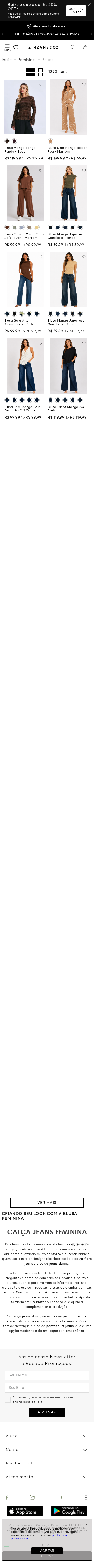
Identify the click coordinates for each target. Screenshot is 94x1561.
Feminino (26, 59)
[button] (2, 34)
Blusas (47, 59)
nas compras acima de (47, 34)
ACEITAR (47, 1551)
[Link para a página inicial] (7, 59)
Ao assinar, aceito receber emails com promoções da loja (43, 1399)
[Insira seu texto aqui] (7, 1497)
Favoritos (15, 47)
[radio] (31, 72)
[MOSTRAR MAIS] (47, 1203)
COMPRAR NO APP (76, 11)
